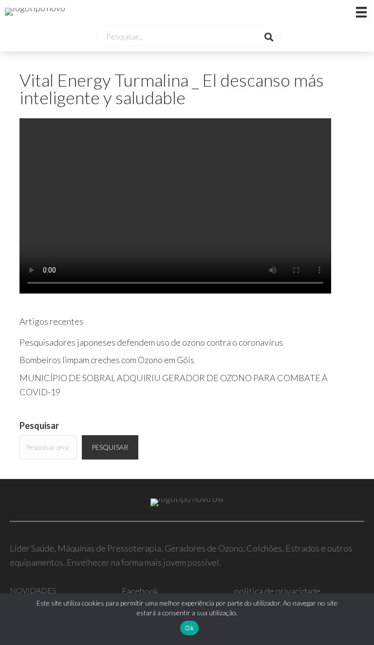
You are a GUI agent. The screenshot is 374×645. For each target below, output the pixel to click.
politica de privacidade (277, 591)
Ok (189, 628)
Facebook (140, 591)
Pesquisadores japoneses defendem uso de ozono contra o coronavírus (151, 342)
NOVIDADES (33, 590)
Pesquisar (39, 425)
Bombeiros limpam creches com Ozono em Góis (106, 359)
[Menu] (349, 11)
